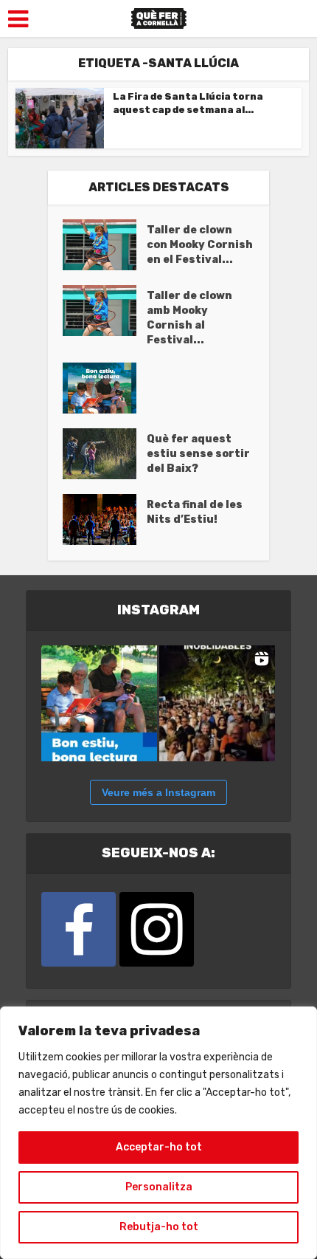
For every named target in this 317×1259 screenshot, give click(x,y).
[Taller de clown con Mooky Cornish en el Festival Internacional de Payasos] (105, 244)
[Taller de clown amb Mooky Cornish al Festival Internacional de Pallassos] (105, 310)
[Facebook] (78, 929)
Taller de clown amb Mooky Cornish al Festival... (189, 317)
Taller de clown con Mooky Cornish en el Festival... (200, 245)
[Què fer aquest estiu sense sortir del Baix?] (105, 453)
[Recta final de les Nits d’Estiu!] (105, 519)
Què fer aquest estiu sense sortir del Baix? (198, 454)
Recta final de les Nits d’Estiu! (195, 512)
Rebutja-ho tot (158, 1227)
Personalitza (158, 1187)
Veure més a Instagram (158, 792)
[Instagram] (156, 929)
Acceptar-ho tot (159, 1147)
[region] (158, 1132)
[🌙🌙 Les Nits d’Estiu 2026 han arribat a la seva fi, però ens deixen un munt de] (217, 703)
